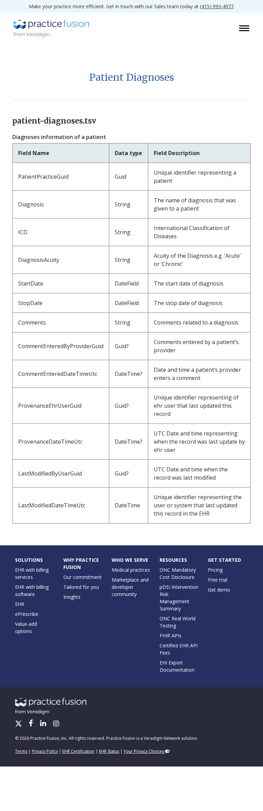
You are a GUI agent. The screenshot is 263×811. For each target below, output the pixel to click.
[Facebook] (32, 724)
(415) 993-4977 (217, 6)
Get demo (219, 589)
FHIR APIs (170, 635)
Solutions (29, 560)
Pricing (215, 570)
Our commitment (82, 577)
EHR (19, 604)
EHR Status (109, 751)
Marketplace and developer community (130, 586)
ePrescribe (26, 614)
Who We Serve (130, 560)
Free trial (217, 579)
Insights (71, 597)
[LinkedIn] (44, 724)
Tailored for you (81, 587)
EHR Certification (78, 751)
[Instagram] (56, 724)
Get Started (224, 560)
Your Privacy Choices (144, 751)
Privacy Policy (45, 751)
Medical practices (131, 570)
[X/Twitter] (19, 724)
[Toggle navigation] (245, 29)
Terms (21, 751)
